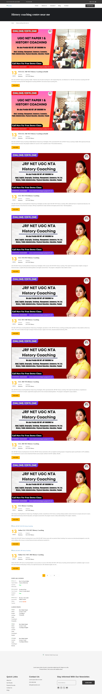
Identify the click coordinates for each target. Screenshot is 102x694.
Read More (15, 85)
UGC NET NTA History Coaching (28, 196)
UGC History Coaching (25, 506)
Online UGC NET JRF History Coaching (31, 555)
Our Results (9, 682)
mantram (20, 76)
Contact (66, 5)
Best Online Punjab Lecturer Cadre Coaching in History (23, 640)
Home (36, 5)
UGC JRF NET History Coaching (28, 444)
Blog (59, 5)
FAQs (8, 690)
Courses (52, 5)
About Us (44, 5)
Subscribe (88, 682)
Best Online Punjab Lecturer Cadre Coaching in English (23, 626)
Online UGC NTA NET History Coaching (31, 530)
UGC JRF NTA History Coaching (28, 382)
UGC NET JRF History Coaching (28, 320)
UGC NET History (30, 76)
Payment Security (11, 685)
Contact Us (9, 687)
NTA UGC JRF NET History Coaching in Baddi (33, 72)
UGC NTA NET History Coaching (28, 258)
